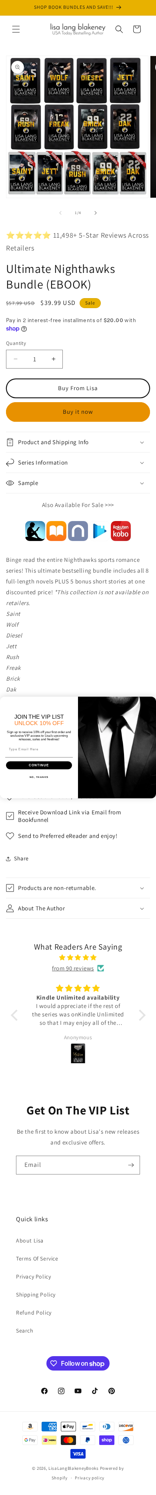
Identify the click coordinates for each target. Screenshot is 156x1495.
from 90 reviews (73, 968)
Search (25, 1330)
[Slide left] (60, 213)
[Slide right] (95, 213)
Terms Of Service (37, 1258)
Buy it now (78, 411)
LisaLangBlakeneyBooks (73, 1468)
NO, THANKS (39, 777)
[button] (16, 29)
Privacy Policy (33, 1276)
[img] (78, 957)
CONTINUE (39, 765)
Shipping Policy (36, 1294)
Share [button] (21, 858)
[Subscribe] (131, 1165)
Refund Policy (34, 1312)
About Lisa (30, 1240)
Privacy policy (89, 1478)
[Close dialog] (151, 701)
